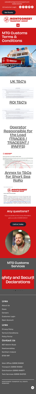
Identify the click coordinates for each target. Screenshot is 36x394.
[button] (18, 25)
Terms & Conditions (10, 333)
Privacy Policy (7, 329)
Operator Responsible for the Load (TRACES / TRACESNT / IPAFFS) (18, 136)
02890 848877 (19, 370)
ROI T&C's (18, 102)
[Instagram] (26, 7)
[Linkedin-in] (20, 7)
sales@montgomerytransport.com (17, 2)
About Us (6, 305)
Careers (5, 313)
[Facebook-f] (23, 7)
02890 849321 (17, 4)
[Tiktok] (32, 7)
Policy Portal (7, 336)
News (4, 309)
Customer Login (8, 316)
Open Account (8, 320)
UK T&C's (18, 81)
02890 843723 (20, 374)
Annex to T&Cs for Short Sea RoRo (18, 176)
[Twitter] (29, 7)
